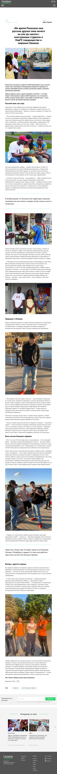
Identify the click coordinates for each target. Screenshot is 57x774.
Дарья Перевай (47, 22)
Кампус (34, 764)
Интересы (35, 770)
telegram (55, 1)
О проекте (23, 756)
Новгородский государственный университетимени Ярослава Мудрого (9, 762)
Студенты (15, 688)
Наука (34, 768)
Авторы (22, 758)
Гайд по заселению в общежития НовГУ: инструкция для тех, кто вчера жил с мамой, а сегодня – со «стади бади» (17, 738)
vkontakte (52, 1)
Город (34, 762)
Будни (7, 20)
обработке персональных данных (44, 701)
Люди (34, 766)
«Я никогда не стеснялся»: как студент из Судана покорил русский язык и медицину (38, 737)
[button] (55, 727)
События (35, 760)
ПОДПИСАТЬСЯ (50, 699)
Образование (11, 733)
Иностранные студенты (29, 688)
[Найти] (54, 5)
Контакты (23, 760)
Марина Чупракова (33, 745)
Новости (35, 758)
